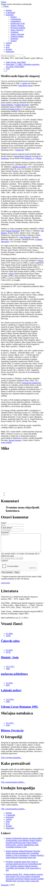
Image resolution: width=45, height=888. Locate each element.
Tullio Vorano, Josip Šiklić (16, 62)
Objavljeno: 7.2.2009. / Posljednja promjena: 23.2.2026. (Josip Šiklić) (23, 65)
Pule (37, 156)
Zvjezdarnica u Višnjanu (27, 855)
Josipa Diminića (7, 105)
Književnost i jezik (18, 23)
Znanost (14, 41)
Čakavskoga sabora (25, 85)
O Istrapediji (10, 13)
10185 (8, 636)
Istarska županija (12, 874)
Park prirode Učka (13, 876)
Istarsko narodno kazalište (34, 879)
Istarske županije (15, 440)
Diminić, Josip (10, 657)
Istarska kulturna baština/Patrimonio (19, 851)
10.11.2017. (10, 666)
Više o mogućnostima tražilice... (13, 782)
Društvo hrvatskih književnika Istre (23, 841)
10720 (8, 652)
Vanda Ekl (20, 150)
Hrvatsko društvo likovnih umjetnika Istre (23, 852)
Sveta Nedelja (6, 442)
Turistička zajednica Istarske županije (23, 866)
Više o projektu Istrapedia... (11, 758)
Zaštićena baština (17, 36)
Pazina (38, 158)
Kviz (7, 47)
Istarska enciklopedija (14, 838)
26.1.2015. (10, 723)
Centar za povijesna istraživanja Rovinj (22, 863)
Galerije (9, 43)
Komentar (5, 532)
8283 (8, 685)
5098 (8, 701)
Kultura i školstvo (17, 26)
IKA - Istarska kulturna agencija (31, 874)
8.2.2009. (9, 634)
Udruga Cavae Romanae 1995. (19, 706)
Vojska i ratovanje (17, 34)
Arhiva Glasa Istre (32, 881)
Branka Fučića (14, 109)
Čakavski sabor (10, 640)
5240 (8, 725)
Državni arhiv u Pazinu (14, 845)
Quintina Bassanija (22, 105)
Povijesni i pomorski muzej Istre (18, 862)
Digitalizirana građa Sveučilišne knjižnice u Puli (22, 846)
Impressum (10, 52)
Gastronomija (16, 19)
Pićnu (11, 274)
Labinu (25, 83)
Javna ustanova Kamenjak (30, 876)
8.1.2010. (9, 650)
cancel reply (5, 583)
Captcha (4, 561)
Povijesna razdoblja (18, 28)
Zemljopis (14, 39)
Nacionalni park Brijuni (15, 879)
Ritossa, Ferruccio (12, 730)
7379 (8, 69)
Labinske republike (19, 167)
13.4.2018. (10, 699)
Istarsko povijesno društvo (32, 838)
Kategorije (10, 15)
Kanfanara (5, 158)
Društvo (14, 17)
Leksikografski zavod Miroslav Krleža (20, 840)
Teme (8, 45)
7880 (8, 669)
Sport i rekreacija (17, 30)
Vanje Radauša (25, 237)
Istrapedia (5, 885)
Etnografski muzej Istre (27, 857)
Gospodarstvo (16, 21)
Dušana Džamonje (13, 231)
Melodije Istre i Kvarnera (15, 881)
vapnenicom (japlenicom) (31, 383)
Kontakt (9, 49)
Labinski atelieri (11, 690)
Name (3, 523)
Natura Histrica (32, 843)
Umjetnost (14, 32)
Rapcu (40, 261)
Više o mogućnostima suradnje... (13, 809)
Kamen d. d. (29, 158)
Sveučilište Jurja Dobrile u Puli (17, 868)
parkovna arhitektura (14, 673)
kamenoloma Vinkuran (22, 156)
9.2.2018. (9, 683)
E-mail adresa (6, 528)
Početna (9, 10)
